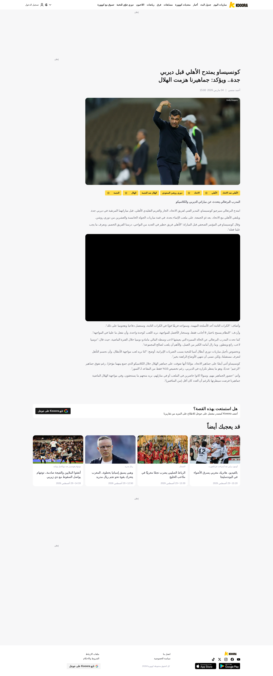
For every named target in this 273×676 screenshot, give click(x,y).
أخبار (195, 4)
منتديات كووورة (183, 4)
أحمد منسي (234, 90)
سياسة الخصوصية (162, 658)
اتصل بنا (166, 654)
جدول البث (205, 4)
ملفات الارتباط (92, 654)
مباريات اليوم (220, 4)
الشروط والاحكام (91, 658)
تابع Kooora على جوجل (50, 411)
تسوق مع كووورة (105, 4)
